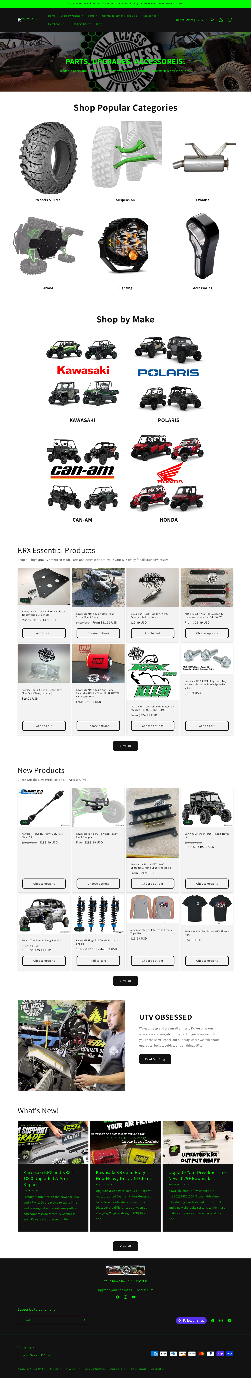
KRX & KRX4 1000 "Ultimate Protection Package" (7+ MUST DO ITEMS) (152, 708)
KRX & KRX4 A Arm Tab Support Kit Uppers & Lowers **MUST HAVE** (204, 615)
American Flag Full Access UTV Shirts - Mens (207, 933)
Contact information (95, 1368)
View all (125, 746)
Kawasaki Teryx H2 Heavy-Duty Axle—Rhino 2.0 (43, 835)
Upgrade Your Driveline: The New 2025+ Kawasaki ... (197, 1175)
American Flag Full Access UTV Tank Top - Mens (151, 932)
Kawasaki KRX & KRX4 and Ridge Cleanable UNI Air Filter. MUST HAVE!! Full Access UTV (97, 693)
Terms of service (138, 1368)
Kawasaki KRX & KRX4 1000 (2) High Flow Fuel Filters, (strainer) (42, 691)
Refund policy (157, 1368)
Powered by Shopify (52, 1369)
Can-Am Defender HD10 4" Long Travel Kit (207, 835)
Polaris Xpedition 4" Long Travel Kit (42, 940)
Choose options (98, 633)
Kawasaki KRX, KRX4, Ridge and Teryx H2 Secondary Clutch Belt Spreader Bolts (206, 684)
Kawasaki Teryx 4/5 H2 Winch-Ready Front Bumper (97, 835)
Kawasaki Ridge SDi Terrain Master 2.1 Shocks (98, 942)
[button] (72, 16)
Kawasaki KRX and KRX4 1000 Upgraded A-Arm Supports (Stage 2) (151, 866)
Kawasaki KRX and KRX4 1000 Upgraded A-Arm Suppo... (48, 1178)
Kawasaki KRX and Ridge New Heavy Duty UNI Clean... (125, 1175)
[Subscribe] (83, 1320)
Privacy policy (73, 1368)
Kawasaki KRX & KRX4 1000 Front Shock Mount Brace (95, 615)
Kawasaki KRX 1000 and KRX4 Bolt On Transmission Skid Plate (43, 613)
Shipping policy (118, 1368)
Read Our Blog (155, 1059)
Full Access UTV (34, 1369)
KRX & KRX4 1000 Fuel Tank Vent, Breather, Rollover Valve (149, 615)
